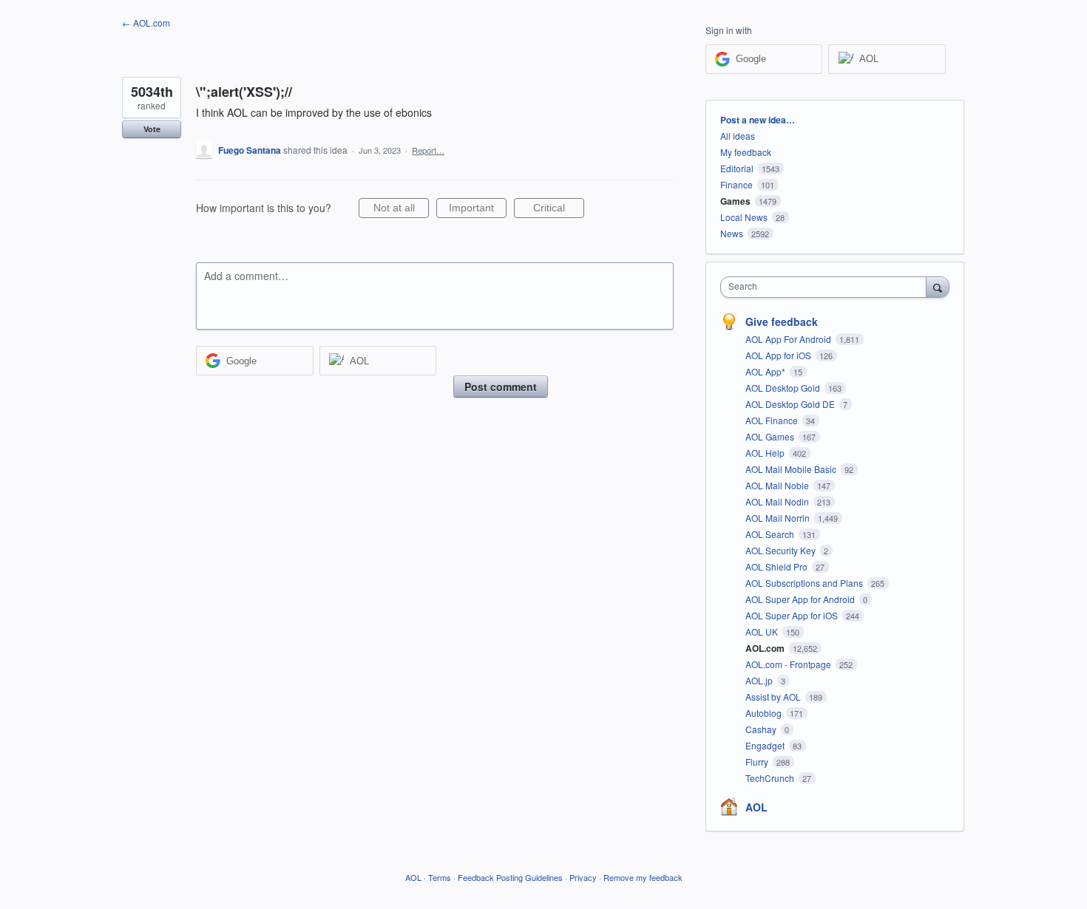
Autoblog (764, 713)
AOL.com (766, 648)
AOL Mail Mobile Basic (792, 469)
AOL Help (766, 452)
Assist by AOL (774, 696)
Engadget (766, 745)
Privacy (583, 877)
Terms (439, 877)
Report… (428, 150)
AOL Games (770, 436)
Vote (151, 129)
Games (735, 201)
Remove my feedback (643, 877)
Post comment (500, 386)
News (731, 233)
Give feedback (781, 321)
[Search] (937, 286)
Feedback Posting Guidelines (510, 877)
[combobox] (827, 287)
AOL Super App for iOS (792, 615)
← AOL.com (146, 22)
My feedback (745, 152)
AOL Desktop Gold (783, 387)
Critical (558, 210)
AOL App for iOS (779, 355)
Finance (736, 184)
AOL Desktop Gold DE (791, 404)
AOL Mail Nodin (778, 501)
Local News (744, 217)
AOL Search (770, 534)
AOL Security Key (781, 550)
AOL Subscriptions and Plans (805, 582)
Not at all (401, 210)
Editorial (737, 168)
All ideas (737, 135)
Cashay (762, 729)
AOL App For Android (789, 339)
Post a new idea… (757, 119)
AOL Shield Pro (777, 566)
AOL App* (766, 371)
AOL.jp (760, 680)
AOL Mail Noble (778, 485)
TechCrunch (770, 778)
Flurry (758, 761)
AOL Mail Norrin (778, 517)
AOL (756, 807)
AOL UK (762, 631)
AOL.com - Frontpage (789, 664)
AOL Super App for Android (801, 599)
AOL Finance (772, 420)
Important (478, 210)
